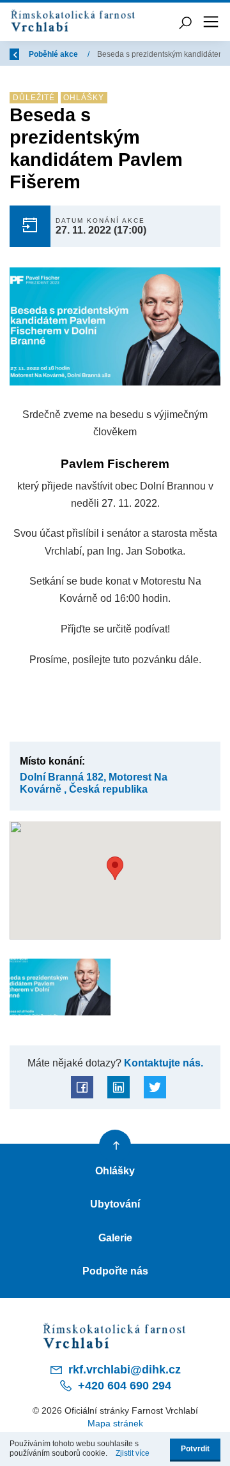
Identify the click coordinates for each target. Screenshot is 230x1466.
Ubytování (115, 1203)
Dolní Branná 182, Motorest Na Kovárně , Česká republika (93, 783)
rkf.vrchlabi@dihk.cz (123, 1369)
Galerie (115, 1237)
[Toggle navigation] (211, 22)
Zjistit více (133, 1453)
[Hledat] (185, 21)
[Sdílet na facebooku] (82, 1087)
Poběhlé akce (54, 54)
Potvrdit (195, 1448)
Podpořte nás (115, 1270)
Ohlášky (115, 1170)
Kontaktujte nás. (162, 1062)
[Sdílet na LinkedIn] (118, 1087)
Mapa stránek (115, 1423)
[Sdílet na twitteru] (155, 1087)
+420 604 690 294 (123, 1385)
